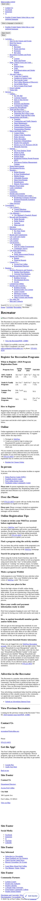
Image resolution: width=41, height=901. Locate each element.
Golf (11, 57)
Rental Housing (19, 172)
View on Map (5, 803)
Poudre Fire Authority (21, 143)
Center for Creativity (21, 76)
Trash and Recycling (17, 109)
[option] (22, 18)
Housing (13, 170)
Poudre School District (13, 891)
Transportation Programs (22, 127)
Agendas (17, 223)
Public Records (19, 219)
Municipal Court (15, 229)
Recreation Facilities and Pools (20, 55)
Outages (17, 102)
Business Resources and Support (21, 270)
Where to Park (19, 152)
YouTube (8, 841)
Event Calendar (15, 88)
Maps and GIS (19, 225)
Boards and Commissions (18, 235)
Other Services (15, 203)
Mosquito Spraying (20, 147)
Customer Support (20, 98)
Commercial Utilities (21, 105)
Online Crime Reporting (22, 135)
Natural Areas (19, 66)
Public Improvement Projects (24, 254)
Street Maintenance (20, 123)
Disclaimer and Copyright (10, 895)
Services (8, 92)
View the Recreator (16, 341)
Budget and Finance (17, 256)
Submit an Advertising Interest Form (17, 702)
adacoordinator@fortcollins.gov (12, 348)
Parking (12, 149)
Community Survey (21, 248)
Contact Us (13, 262)
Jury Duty (17, 233)
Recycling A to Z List (21, 111)
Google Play (9, 765)
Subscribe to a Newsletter (14, 856)
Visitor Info (13, 90)
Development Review (17, 168)
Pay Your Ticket (19, 231)
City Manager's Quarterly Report (25, 215)
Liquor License (19, 291)
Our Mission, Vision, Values (15, 868)
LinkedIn (8, 843)
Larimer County (10, 882)
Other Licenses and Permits (23, 297)
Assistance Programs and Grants (21, 196)
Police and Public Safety (18, 131)
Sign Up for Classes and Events (20, 41)
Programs (17, 51)
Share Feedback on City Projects (16, 858)
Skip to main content (8, 2)
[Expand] (13, 39)
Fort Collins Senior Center (14, 481)
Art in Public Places (21, 84)
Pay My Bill (18, 96)
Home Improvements (17, 166)
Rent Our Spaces (15, 43)
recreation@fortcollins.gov (10, 731)
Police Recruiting (20, 139)
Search (3, 305)
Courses (17, 58)
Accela (16, 282)
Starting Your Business (22, 272)
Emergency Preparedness (22, 141)
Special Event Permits (21, 295)
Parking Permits (19, 154)
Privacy (22, 895)
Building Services (20, 278)
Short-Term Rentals (20, 180)
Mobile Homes (19, 176)
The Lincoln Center (21, 80)
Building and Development (19, 276)
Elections (13, 227)
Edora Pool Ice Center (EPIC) (15, 477)
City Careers (14, 241)
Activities (9, 307)
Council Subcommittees (22, 211)
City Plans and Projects (18, 250)
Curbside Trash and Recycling (24, 115)
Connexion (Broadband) (18, 107)
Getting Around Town (21, 125)
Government (9, 205)
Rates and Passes (20, 60)
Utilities (12, 94)
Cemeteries (13, 192)
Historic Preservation (21, 184)
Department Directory (21, 266)
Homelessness (19, 182)
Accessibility (16, 897)
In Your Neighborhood (22, 174)
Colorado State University (14, 887)
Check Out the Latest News (14, 860)
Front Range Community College (16, 889)
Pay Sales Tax (14, 299)
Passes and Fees (19, 49)
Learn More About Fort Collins (16, 866)
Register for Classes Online (14, 462)
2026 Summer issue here (16, 715)
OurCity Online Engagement (24, 246)
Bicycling (17, 53)
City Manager (14, 213)
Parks (16, 64)
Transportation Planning (22, 129)
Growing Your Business (22, 274)
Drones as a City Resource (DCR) (26, 145)
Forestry (12, 190)
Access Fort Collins (21, 264)
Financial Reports (20, 260)
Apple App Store (11, 767)
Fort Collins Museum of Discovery (26, 82)
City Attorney (14, 239)
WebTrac (17, 439)
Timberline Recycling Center (24, 113)
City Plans (17, 252)
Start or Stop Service (21, 100)
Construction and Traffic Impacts (25, 121)
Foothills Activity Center (13, 479)
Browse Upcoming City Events (16, 862)
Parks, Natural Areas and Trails (20, 62)
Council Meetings (20, 209)
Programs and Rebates (21, 104)
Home (3, 307)
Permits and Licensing (17, 194)
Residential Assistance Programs (25, 197)
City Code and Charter (17, 237)
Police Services (19, 137)
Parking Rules (19, 156)
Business (8, 268)
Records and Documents (18, 217)
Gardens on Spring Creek (23, 78)
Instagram (8, 837)
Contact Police (19, 133)
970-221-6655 (9, 456)
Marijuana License (20, 293)
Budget (16, 258)
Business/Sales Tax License (23, 290)
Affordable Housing (21, 178)
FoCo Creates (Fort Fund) (23, 86)
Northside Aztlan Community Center (18, 483)
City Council (14, 207)
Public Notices (19, 221)
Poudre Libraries (11, 886)
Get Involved (14, 243)
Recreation (13, 45)
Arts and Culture (15, 74)
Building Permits (20, 288)
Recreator (17, 47)
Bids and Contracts (16, 301)
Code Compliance (16, 188)
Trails (16, 68)
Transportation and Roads (18, 117)
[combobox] (12, 23)
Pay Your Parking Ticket (22, 151)
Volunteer (17, 244)
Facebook (8, 835)
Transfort (17, 119)
